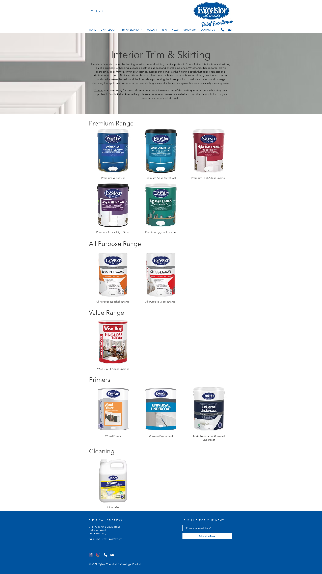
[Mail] (229, 30)
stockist (173, 98)
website (182, 94)
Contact (98, 90)
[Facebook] (91, 555)
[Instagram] (98, 555)
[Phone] (222, 30)
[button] (109, 30)
